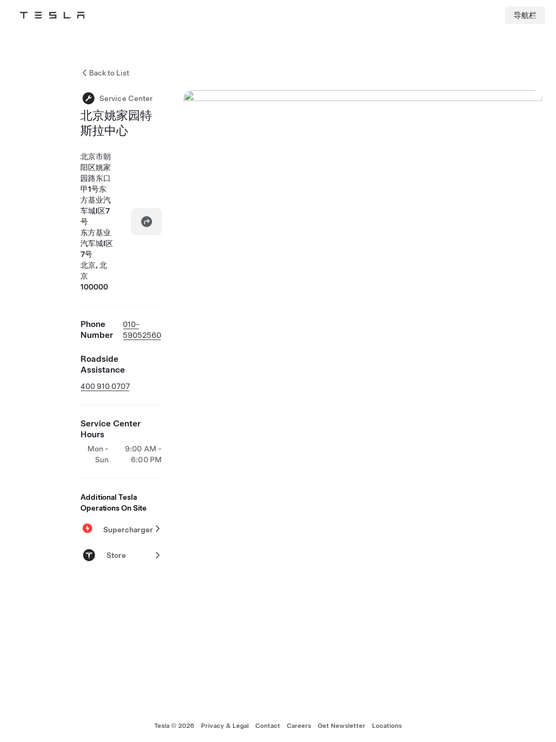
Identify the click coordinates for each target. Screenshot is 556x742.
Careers (299, 726)
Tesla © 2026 (174, 726)
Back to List (109, 72)
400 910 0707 (105, 386)
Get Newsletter (341, 726)
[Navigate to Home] (52, 15)
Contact (267, 726)
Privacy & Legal (225, 726)
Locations (387, 726)
